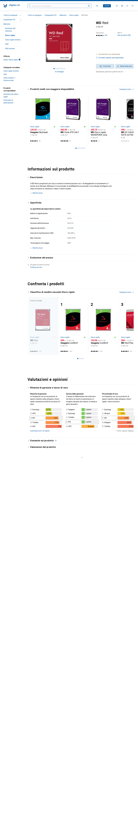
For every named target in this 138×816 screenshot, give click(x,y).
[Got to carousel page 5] (60, 68)
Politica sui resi (36, 267)
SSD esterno (10, 49)
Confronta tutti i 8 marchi (39, 431)
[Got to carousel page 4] (59, 68)
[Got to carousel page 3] (57, 68)
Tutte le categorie (10, 15)
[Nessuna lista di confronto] (122, 6)
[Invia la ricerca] (30, 6)
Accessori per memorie (10, 29)
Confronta (107, 66)
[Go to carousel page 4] (81, 148)
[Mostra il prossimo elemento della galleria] (91, 43)
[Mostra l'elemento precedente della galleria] (27, 43)
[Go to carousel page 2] (77, 148)
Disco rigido (10, 35)
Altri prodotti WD (124, 34)
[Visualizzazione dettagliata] (46, 418)
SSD (7, 44)
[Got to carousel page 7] (64, 68)
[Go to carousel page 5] (82, 148)
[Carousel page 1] (54, 68)
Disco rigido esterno (13, 40)
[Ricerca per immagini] (88, 6)
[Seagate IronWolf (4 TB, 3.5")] (103, 325)
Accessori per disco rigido (10, 95)
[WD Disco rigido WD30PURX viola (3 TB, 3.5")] (103, 119)
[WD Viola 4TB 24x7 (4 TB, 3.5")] (73, 119)
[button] (115, 54)
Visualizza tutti (125, 89)
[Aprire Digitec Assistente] (117, 6)
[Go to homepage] (11, 5)
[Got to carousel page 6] (62, 68)
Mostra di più (38, 193)
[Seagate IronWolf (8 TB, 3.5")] (73, 325)
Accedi (107, 6)
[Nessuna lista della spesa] (127, 6)
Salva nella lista (126, 66)
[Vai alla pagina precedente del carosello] (31, 119)
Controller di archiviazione (8, 101)
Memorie (6, 24)
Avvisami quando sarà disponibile (111, 58)
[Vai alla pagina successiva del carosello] (130, 119)
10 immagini (59, 72)
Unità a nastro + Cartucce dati (9, 79)
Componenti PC (9, 20)
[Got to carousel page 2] (55, 68)
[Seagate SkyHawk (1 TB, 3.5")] (43, 119)
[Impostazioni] (97, 6)
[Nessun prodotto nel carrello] (132, 6)
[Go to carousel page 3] (79, 148)
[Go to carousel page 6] (84, 148)
